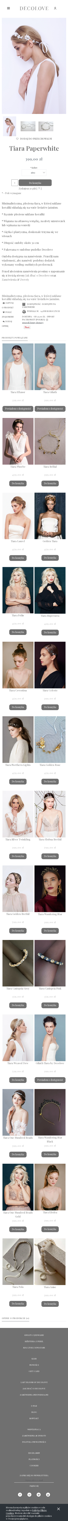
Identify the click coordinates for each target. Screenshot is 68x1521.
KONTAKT (34, 1418)
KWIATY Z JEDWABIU (34, 1335)
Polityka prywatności (34, 1442)
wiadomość (8, 260)
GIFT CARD (34, 1371)
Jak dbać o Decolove (34, 1388)
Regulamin (34, 1453)
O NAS (34, 1405)
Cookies (34, 1465)
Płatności (34, 1459)
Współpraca (34, 1429)
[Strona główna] (34, 8)
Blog (34, 1412)
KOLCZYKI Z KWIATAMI (34, 1347)
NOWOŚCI (34, 1365)
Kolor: (34, 167)
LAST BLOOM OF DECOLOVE (34, 1382)
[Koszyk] (64, 10)
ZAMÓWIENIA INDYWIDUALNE (34, 1394)
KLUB (34, 1358)
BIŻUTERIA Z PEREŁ (34, 1341)
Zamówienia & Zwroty (34, 1435)
